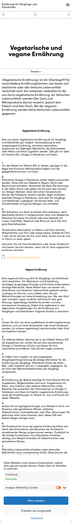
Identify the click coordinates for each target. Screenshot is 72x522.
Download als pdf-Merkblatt (23, 257)
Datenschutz (37, 518)
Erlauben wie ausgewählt (36, 510)
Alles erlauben (36, 500)
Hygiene (4, 14)
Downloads (67, 14)
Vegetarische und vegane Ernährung (36, 14)
